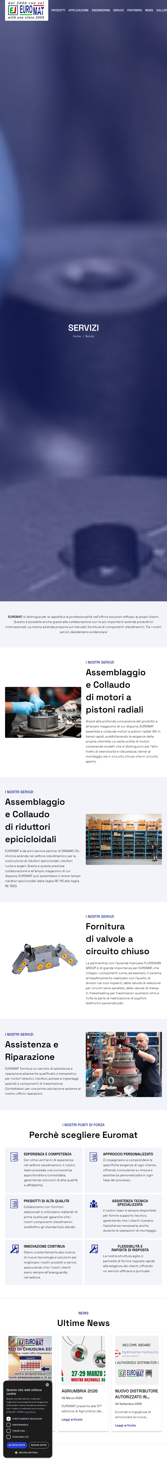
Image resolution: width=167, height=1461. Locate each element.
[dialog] (27, 1419)
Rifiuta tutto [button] (39, 1445)
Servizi (89, 336)
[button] (28, 1452)
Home (77, 336)
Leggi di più (30, 1411)
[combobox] (47, 1384)
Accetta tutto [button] (17, 1445)
